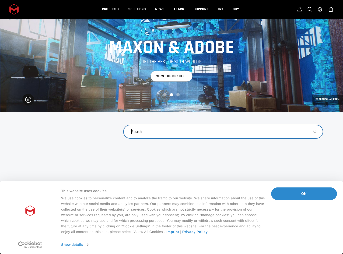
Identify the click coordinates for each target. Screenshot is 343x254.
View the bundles (171, 76)
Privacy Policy (195, 232)
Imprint (172, 232)
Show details (72, 245)
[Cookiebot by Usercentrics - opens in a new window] (30, 244)
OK (304, 194)
